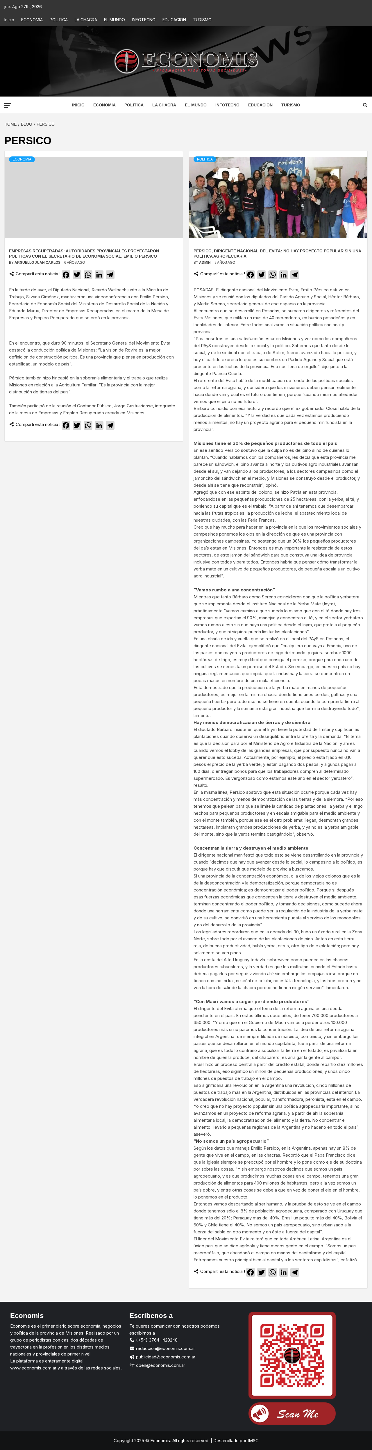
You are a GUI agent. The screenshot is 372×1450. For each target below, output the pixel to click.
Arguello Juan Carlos (38, 263)
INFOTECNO (143, 19)
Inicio (9, 19)
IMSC (252, 1440)
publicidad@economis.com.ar (165, 1357)
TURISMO (202, 19)
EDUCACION (174, 19)
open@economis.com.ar (160, 1365)
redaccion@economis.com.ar (165, 1348)
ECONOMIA (32, 19)
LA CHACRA (86, 19)
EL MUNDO (114, 19)
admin (205, 263)
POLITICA (59, 19)
